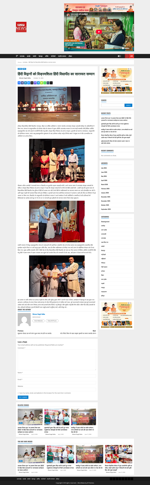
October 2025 (105, 205)
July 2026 (104, 168)
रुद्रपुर (103, 287)
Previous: (34, 332)
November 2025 (105, 201)
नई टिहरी (53, 56)
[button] (17, 56)
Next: (78, 332)
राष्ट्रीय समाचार (62, 56)
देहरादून (41, 56)
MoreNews (81, 483)
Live (131, 56)
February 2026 (105, 189)
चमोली (34, 56)
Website (20, 386)
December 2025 (105, 197)
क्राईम (28, 56)
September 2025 (106, 209)
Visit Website (38, 321)
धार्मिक (46, 56)
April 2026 (104, 180)
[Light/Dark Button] (119, 56)
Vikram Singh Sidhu (25, 78)
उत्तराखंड (22, 56)
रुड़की (102, 283)
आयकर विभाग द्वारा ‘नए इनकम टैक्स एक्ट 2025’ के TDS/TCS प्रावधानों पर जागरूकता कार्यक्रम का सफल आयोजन (30, 429)
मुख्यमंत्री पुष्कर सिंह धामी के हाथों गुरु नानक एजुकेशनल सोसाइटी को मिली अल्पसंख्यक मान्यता (56, 429)
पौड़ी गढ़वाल (104, 267)
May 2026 (104, 176)
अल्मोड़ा (103, 226)
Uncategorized (105, 222)
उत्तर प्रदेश (104, 230)
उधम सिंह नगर (104, 242)
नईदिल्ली (103, 259)
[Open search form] (123, 56)
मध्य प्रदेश (103, 279)
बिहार (102, 275)
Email (20, 379)
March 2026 (104, 184)
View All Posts (52, 321)
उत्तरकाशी (103, 234)
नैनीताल (103, 263)
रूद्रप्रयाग (104, 292)
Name (20, 373)
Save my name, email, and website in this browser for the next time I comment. (45, 393)
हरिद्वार (70, 56)
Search (103, 100)
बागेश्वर (103, 271)
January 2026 (105, 193)
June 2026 (104, 172)
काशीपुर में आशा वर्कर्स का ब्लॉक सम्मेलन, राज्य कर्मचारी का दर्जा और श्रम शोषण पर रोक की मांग (82, 429)
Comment (21, 348)
